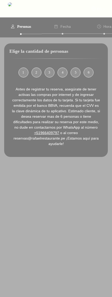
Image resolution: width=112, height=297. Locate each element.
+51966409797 (46, 133)
